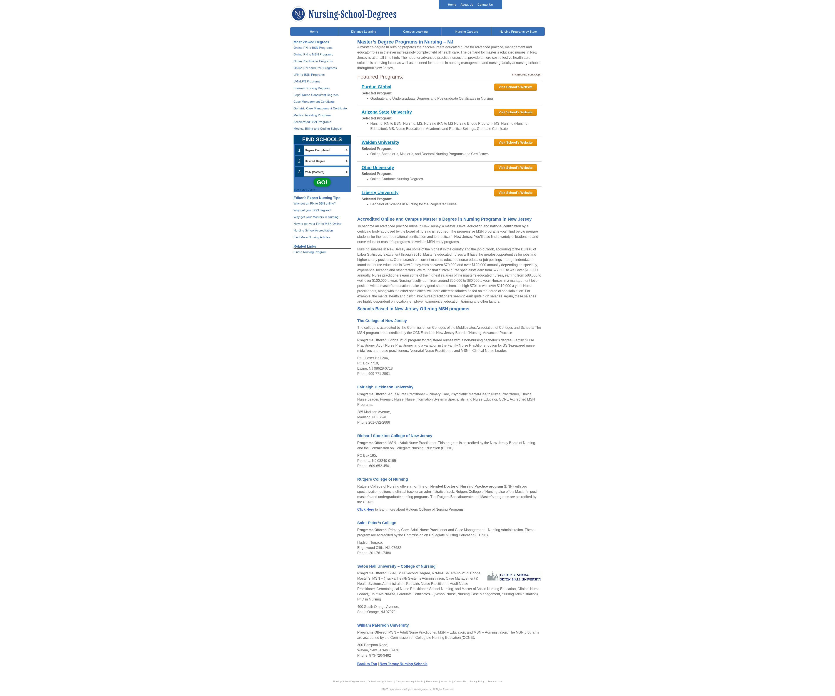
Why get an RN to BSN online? (315, 203)
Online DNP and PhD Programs (315, 68)
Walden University (380, 142)
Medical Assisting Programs (312, 115)
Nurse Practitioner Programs (313, 61)
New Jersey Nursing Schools (404, 664)
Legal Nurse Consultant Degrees (316, 95)
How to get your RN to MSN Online (317, 223)
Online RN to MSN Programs (313, 54)
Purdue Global (376, 86)
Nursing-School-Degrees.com (349, 681)
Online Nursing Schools (380, 681)
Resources (432, 681)
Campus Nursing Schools (409, 681)
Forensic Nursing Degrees (312, 88)
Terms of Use (495, 681)
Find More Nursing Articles (312, 237)
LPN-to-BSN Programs (309, 74)
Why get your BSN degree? (312, 210)
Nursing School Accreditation (313, 230)
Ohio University (378, 167)
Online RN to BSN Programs (313, 47)
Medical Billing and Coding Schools (318, 128)
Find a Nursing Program (310, 252)
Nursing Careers (466, 31)
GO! (322, 182)
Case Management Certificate (314, 101)
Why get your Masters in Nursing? (317, 217)
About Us (467, 4)
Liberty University (380, 192)
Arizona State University (387, 112)
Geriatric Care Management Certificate (320, 108)
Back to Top (367, 664)
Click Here (365, 509)
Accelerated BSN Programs (312, 122)
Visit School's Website (516, 87)
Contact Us (485, 4)
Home (452, 4)
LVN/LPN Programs (307, 81)
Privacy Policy (476, 681)
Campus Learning (415, 31)
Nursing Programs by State (518, 31)
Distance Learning (363, 31)
